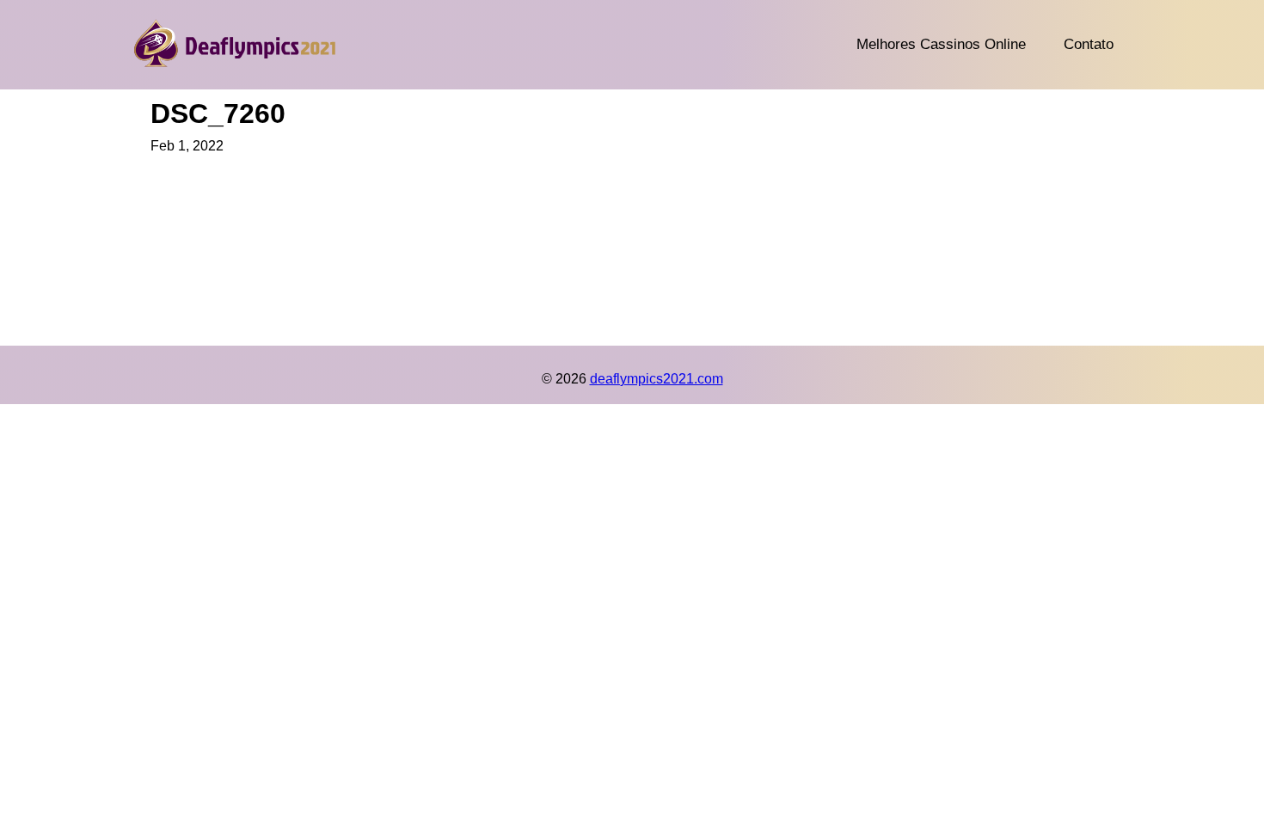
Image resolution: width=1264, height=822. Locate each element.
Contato (1089, 44)
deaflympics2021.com (656, 378)
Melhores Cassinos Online (941, 44)
